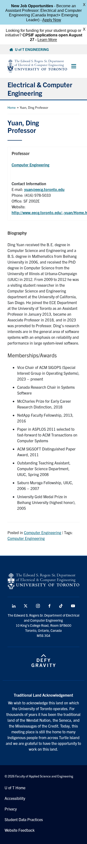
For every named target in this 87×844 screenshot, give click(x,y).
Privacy (11, 808)
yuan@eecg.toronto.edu (44, 189)
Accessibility (15, 798)
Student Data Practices (24, 819)
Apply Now (51, 20)
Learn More (47, 40)
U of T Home (15, 787)
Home (11, 107)
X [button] (84, 5)
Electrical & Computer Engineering (39, 88)
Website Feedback (20, 830)
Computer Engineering (30, 164)
